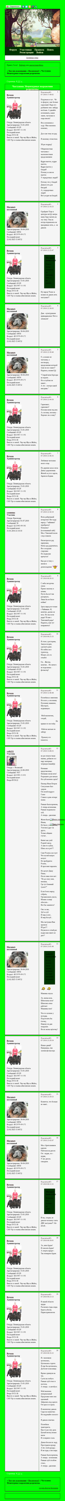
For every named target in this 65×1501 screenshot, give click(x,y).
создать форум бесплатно (48, 1488)
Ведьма (10, 95)
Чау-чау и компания (17, 71)
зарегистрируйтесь (36, 65)
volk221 (10, 751)
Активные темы (32, 58)
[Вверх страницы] (57, 819)
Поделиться (45, 92)
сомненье (11, 512)
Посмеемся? (33, 71)
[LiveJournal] (36, 7)
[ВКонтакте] (23, 7)
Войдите (22, 65)
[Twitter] (26, 7)
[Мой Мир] (32, 7)
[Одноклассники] (29, 7)
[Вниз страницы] (57, 824)
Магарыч (11, 207)
